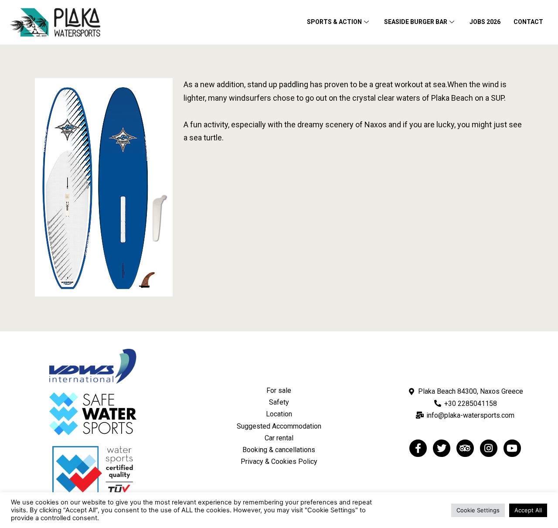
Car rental (279, 438)
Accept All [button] (528, 510)
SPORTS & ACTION (334, 21)
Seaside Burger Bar (415, 21)
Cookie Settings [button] (478, 510)
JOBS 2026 (485, 21)
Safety (279, 402)
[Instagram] (488, 448)
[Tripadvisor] (465, 448)
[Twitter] (441, 448)
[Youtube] (512, 448)
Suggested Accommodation (279, 426)
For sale (278, 390)
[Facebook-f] (418, 448)
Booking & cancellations (278, 450)
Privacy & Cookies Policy (279, 461)
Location (279, 414)
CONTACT (528, 21)
